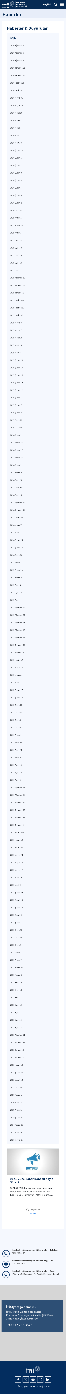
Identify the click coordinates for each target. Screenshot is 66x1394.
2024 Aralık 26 (16, 442)
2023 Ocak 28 (16, 705)
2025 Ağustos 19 (17, 277)
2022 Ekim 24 (16, 750)
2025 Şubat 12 (16, 390)
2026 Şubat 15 (16, 157)
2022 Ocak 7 (15, 945)
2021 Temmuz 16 (17, 1042)
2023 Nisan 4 (15, 675)
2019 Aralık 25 (16, 1109)
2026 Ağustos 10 (17, 45)
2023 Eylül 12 (16, 592)
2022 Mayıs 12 (16, 870)
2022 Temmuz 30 (17, 802)
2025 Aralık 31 (16, 217)
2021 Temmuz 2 (17, 1057)
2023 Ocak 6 (15, 720)
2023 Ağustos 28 (17, 607)
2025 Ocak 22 (16, 420)
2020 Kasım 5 (16, 1095)
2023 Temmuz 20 (17, 645)
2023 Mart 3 (15, 682)
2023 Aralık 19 (16, 570)
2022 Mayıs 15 (16, 862)
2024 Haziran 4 (16, 517)
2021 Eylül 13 (16, 1027)
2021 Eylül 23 (16, 1005)
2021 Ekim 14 (16, 982)
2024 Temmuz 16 (17, 510)
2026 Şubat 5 (16, 187)
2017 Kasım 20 (16, 1124)
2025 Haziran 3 (16, 315)
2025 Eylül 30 (16, 247)
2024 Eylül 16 (16, 495)
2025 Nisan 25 (16, 337)
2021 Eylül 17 (16, 1012)
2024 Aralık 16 (16, 457)
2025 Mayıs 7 (16, 330)
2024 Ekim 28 (16, 480)
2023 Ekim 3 (15, 585)
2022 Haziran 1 (16, 847)
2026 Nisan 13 (16, 120)
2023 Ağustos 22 (17, 615)
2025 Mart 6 (15, 352)
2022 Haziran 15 (17, 832)
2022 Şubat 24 (16, 892)
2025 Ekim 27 (16, 240)
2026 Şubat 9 (16, 172)
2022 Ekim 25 (16, 742)
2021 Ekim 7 (15, 997)
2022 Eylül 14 (16, 772)
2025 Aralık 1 (15, 232)
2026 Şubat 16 (16, 150)
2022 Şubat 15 (16, 907)
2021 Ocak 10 (16, 1087)
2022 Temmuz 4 (17, 825)
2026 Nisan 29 (16, 112)
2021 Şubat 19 (16, 1080)
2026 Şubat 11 (16, 165)
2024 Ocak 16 (16, 555)
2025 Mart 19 (16, 345)
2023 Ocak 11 (16, 712)
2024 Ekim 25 (16, 487)
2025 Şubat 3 (16, 412)
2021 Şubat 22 (16, 1072)
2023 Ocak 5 (15, 727)
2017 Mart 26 (16, 1132)
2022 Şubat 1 (16, 922)
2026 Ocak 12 (16, 210)
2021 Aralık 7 (15, 960)
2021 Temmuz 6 (17, 1050)
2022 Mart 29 (16, 877)
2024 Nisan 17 (16, 525)
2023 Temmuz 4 (17, 652)
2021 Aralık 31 (16, 952)
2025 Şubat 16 (16, 375)
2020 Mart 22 (16, 1102)
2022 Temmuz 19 (17, 817)
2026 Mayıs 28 (16, 105)
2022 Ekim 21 (16, 757)
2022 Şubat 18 (16, 900)
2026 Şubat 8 (16, 180)
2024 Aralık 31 (16, 435)
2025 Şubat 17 (16, 367)
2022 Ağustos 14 (17, 795)
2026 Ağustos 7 (17, 52)
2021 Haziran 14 (17, 1065)
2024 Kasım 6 (16, 472)
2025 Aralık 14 (16, 225)
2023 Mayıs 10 (16, 667)
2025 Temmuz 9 (17, 292)
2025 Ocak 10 (16, 427)
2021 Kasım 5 (16, 975)
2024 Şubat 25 (16, 540)
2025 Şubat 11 (16, 397)
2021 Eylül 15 (16, 1020)
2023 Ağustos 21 (17, 622)
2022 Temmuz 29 (17, 810)
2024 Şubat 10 (16, 547)
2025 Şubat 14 (16, 382)
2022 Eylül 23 (16, 765)
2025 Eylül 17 (16, 270)
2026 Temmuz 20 (17, 75)
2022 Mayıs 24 (16, 855)
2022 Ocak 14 (16, 937)
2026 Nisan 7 (15, 127)
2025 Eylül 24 (16, 262)
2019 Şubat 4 (16, 1117)
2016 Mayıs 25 (16, 1139)
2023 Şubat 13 (16, 697)
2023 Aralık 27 (16, 562)
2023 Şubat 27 (16, 690)
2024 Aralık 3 (15, 465)
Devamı (33, 1213)
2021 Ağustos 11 (17, 1035)
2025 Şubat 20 (16, 360)
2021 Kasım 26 (16, 967)
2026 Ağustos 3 (17, 60)
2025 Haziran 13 (17, 307)
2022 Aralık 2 (15, 735)
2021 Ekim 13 (16, 990)
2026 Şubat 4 (16, 195)
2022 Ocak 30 (16, 930)
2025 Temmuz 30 (17, 285)
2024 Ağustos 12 (17, 502)
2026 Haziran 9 (16, 90)
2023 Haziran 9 (16, 660)
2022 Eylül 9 (15, 780)
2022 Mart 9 (15, 885)
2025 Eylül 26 (16, 255)
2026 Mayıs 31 (16, 97)
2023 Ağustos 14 (17, 637)
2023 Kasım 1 (16, 577)
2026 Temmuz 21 (17, 67)
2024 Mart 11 (16, 532)
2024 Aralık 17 (16, 450)
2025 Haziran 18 (17, 300)
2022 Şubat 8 (16, 915)
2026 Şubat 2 (16, 202)
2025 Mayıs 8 (16, 322)
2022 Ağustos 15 (17, 787)
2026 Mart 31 (16, 135)
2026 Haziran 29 (17, 82)
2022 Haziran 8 (16, 840)
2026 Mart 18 (16, 142)
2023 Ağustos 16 (17, 630)
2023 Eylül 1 (15, 600)
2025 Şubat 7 (16, 405)
